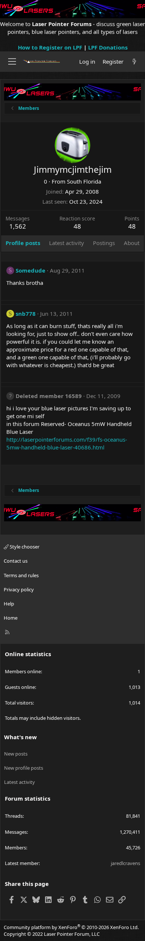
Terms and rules (21, 575)
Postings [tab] (104, 243)
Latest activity (19, 782)
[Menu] (12, 61)
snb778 (26, 313)
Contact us (16, 560)
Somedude (30, 270)
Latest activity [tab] (66, 243)
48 (132, 226)
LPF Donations (108, 47)
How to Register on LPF (50, 47)
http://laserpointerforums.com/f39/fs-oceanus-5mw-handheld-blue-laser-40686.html (66, 443)
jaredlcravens (125, 863)
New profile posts (23, 767)
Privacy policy (19, 589)
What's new (20, 737)
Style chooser (24, 546)
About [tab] (131, 243)
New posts (16, 753)
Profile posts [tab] (23, 243)
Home (10, 617)
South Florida (84, 181)
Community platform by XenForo (71, 927)
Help (9, 603)
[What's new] (134, 61)
